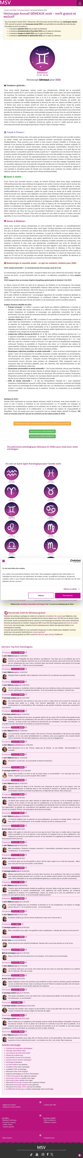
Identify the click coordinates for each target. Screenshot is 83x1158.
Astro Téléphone (10, 656)
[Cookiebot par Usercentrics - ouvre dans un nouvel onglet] (72, 561)
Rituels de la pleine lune (14, 1055)
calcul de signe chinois (46, 634)
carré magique (23, 1071)
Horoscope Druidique (21, 1082)
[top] (79, 1155)
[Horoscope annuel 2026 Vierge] (51, 529)
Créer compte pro (50, 1120)
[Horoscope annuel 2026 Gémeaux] (12, 511)
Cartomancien (73, 8)
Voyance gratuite (8, 1127)
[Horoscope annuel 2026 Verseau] (12, 474)
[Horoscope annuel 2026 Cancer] (51, 511)
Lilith (15, 1069)
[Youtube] (37, 1154)
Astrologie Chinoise (13, 1078)
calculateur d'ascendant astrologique (32, 604)
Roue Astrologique (32, 1074)
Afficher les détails (70, 589)
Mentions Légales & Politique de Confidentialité (51, 1150)
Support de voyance (9, 1105)
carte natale (12, 1064)
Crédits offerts (7, 1124)
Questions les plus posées (12, 1107)
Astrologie (9, 1062)
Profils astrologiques (13, 1076)
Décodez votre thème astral (16, 1051)
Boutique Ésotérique (9, 1120)
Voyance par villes (50, 1105)
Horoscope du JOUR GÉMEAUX (42, 431)
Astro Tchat (9, 797)
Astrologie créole (20, 1087)
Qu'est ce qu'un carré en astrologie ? (19, 1060)
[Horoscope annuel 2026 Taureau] (51, 492)
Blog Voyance (7, 1138)
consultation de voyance (53, 616)
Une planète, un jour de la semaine (18, 1058)
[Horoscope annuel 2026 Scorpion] (51, 547)
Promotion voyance (9, 1122)
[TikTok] (32, 1155)
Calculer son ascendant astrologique (19, 1048)
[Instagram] (43, 1154)
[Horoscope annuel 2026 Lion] (12, 529)
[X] (51, 1155)
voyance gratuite (38, 632)
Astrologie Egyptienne (21, 1085)
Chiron (15, 1067)
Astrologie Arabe (12, 1080)
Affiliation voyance (50, 1122)
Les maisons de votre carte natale (18, 1053)
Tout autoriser (68, 595)
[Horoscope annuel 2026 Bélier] (12, 492)
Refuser (41, 595)
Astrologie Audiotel (11, 698)
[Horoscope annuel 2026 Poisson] (51, 474)
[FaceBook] (47, 1154)
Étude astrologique (11, 953)
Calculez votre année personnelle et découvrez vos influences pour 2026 (42, 423)
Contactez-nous (49, 1138)
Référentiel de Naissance (16, 1089)
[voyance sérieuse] (41, 1147)
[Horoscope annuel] (5, 2)
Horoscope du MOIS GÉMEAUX (42, 436)
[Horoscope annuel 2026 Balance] (12, 547)
